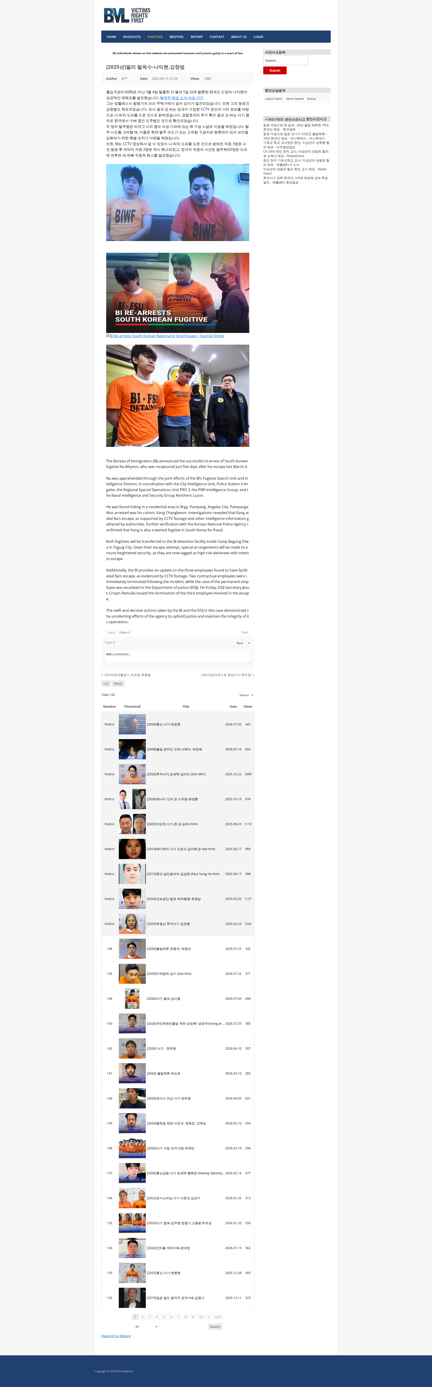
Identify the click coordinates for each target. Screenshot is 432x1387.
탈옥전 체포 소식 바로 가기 (181, 97)
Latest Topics (274, 99)
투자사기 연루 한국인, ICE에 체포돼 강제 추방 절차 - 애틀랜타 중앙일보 (295, 180)
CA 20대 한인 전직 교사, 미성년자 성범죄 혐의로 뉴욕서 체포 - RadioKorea (295, 153)
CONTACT (217, 37)
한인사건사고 (316, 119)
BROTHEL (177, 37)
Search (215, 1326)
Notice (311, 99)
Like (111, 632)
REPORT (197, 37)
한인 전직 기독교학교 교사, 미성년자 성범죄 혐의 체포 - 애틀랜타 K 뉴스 (296, 162)
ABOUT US (239, 37)
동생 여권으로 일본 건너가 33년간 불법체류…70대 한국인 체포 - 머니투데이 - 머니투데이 (295, 136)
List (106, 683)
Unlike (124, 632)
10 (201, 1317)
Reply (118, 683)
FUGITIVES (155, 37)
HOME (111, 37)
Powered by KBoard (116, 1336)
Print (245, 632)
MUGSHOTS (132, 37)
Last (218, 1317)
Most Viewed (295, 99)
